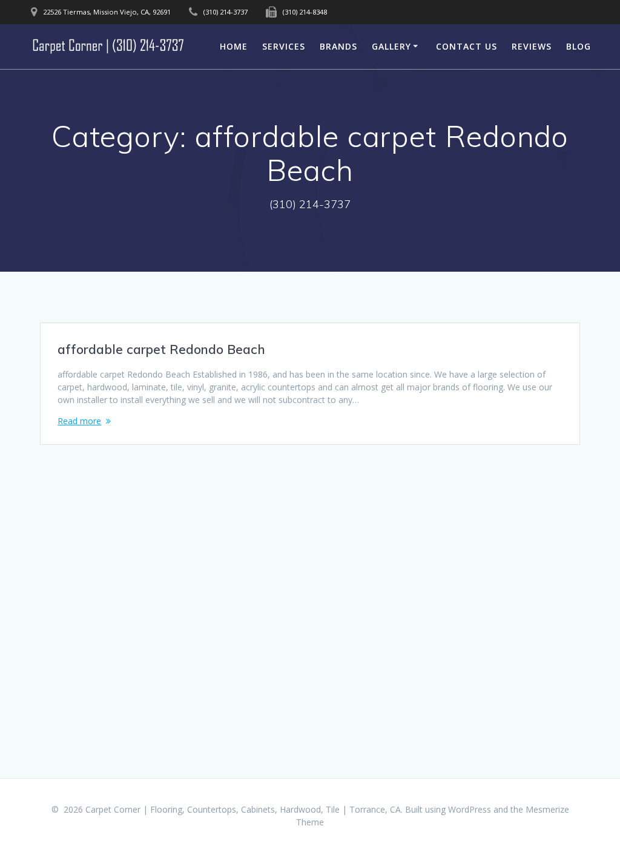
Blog (578, 46)
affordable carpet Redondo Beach (161, 349)
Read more (79, 421)
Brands (338, 46)
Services (283, 46)
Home (234, 46)
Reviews (532, 46)
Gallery (391, 46)
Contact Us (466, 46)
